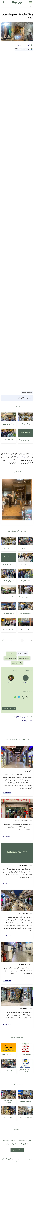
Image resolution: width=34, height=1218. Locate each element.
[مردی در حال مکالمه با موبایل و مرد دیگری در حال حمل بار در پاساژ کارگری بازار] (17, 500)
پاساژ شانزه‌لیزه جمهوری (8, 1101)
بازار (25, 717)
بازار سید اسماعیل (8, 597)
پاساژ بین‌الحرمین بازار (25, 597)
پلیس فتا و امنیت (25, 1054)
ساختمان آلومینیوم (25, 1101)
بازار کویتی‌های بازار (8, 581)
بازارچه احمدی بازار (8, 613)
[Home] (17, 2)
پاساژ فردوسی (8, 1117)
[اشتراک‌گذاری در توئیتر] (27, 697)
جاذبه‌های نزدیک (24, 658)
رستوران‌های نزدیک (10, 658)
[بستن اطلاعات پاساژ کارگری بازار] (3, 398)
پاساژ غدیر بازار (8, 548)
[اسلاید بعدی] (30, 503)
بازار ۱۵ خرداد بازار (25, 565)
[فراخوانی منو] (30, 2)
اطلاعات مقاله (22, 653)
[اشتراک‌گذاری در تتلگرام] (19, 697)
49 (12, 640)
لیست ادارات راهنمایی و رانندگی (25, 1071)
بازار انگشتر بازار (25, 581)
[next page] (3, 640)
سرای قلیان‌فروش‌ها (9, 565)
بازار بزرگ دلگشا (25, 629)
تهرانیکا (28, 45)
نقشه (11, 653)
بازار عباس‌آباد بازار (8, 629)
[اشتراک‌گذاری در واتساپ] (15, 697)
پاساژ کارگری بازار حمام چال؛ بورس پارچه (17, 16)
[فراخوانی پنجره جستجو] (3, 2)
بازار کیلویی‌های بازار (25, 613)
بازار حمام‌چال (21, 457)
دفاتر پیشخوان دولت (8, 1054)
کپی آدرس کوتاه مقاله (9, 708)
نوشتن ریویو (17, 1150)
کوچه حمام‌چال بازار (27, 721)
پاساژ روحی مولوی (8, 424)
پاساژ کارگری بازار (18, 717)
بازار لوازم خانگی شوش (25, 1117)
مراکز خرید (20, 45)
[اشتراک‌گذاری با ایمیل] (23, 698)
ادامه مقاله (8, 792)
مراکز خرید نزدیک (17, 663)
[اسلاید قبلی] (4, 503)
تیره (28, 6)
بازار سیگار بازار (25, 548)
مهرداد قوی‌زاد (11, 683)
